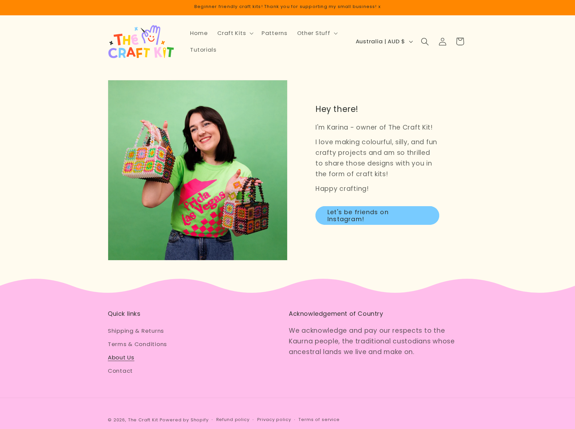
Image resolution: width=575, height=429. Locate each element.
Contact (120, 371)
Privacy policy (274, 419)
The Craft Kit (143, 420)
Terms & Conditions (137, 344)
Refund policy (233, 419)
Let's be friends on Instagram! (358, 215)
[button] (235, 33)
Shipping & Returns (136, 331)
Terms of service (318, 419)
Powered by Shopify (184, 420)
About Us (121, 357)
